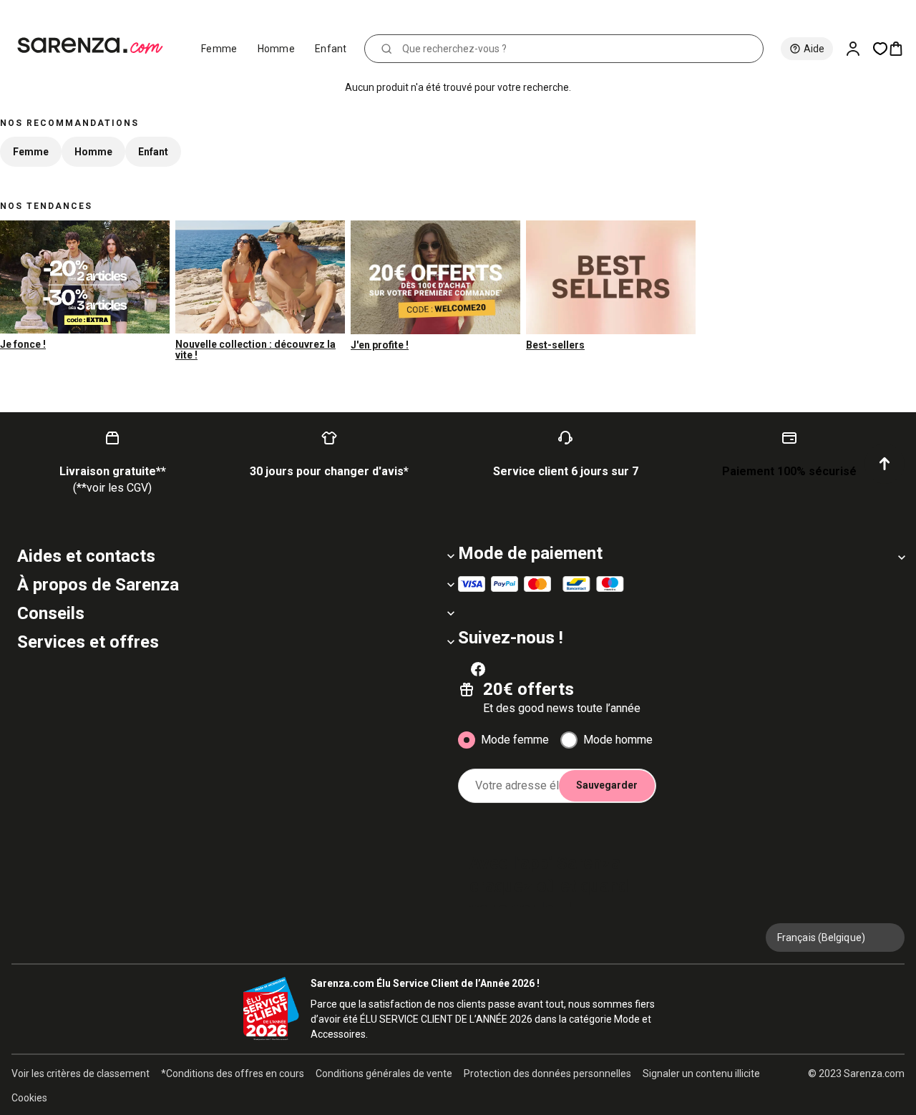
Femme (219, 48)
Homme (277, 48)
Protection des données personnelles (547, 1073)
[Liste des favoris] (880, 48)
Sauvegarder (607, 785)
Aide (814, 48)
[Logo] (96, 46)
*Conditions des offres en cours (232, 1073)
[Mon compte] (858, 48)
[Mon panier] (901, 48)
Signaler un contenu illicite (701, 1073)
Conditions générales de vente (384, 1073)
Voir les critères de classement (80, 1073)
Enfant (331, 48)
